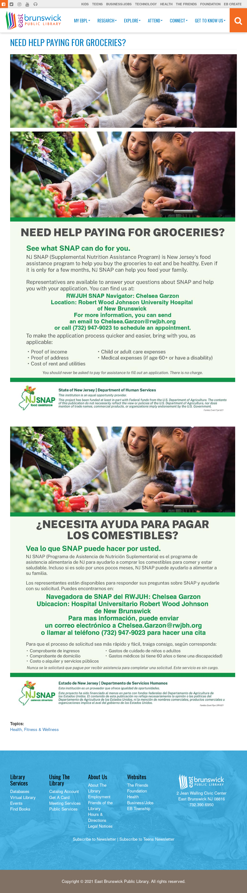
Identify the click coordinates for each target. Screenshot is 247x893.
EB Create (233, 4)
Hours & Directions (97, 817)
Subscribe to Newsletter (94, 839)
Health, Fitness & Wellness (34, 729)
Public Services (63, 809)
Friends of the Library (100, 805)
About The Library (97, 788)
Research (105, 20)
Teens (97, 4)
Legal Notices (100, 826)
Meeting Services (65, 803)
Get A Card (59, 797)
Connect (177, 20)
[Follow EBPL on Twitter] (12, 4)
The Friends (186, 4)
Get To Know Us (209, 20)
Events (16, 803)
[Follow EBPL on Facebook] (4, 4)
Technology (146, 4)
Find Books (20, 809)
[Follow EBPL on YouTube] (28, 4)
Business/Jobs (119, 4)
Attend (154, 20)
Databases (19, 791)
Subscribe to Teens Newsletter (146, 839)
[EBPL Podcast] (36, 4)
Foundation (210, 4)
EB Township (138, 808)
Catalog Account (64, 791)
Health (166, 4)
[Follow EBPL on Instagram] (20, 4)
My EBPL (81, 20)
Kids (85, 4)
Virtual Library (23, 797)
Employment (99, 796)
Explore (131, 20)
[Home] (33, 20)
